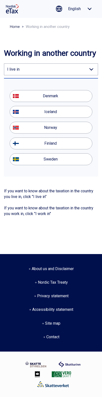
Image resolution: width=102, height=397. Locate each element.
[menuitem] (51, 96)
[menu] (51, 127)
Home (15, 26)
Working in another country (48, 26)
